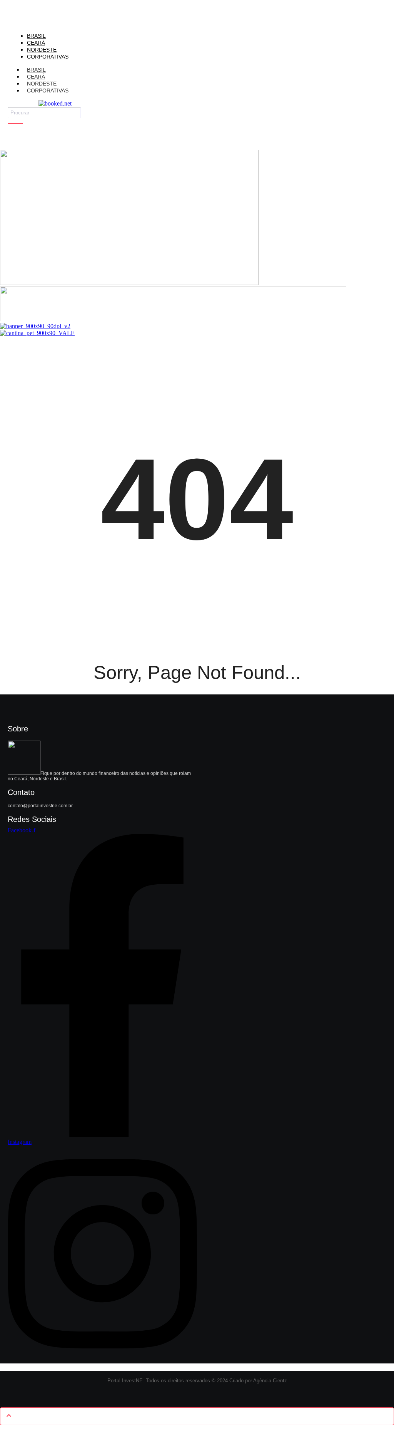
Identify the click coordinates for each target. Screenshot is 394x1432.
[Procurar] (15, 123)
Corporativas (47, 90)
